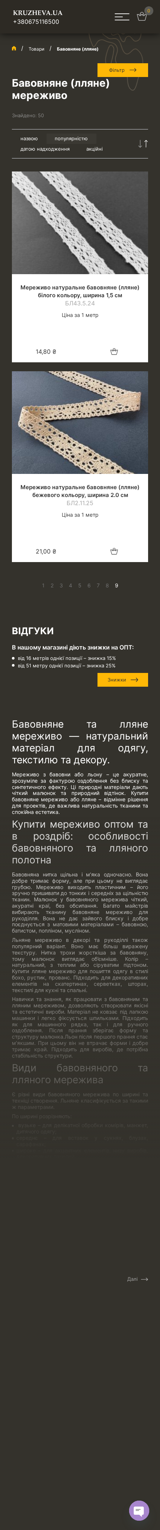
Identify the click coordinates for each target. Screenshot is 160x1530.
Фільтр (117, 70)
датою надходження (45, 149)
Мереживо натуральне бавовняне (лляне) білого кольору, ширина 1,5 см (80, 291)
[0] (142, 18)
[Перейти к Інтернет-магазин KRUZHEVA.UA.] (14, 48)
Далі (132, 1279)
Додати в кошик (114, 351)
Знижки (117, 680)
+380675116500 (36, 22)
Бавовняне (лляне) (78, 49)
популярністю (71, 138)
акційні (94, 149)
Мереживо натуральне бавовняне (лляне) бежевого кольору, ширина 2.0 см (80, 491)
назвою (29, 138)
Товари (36, 49)
